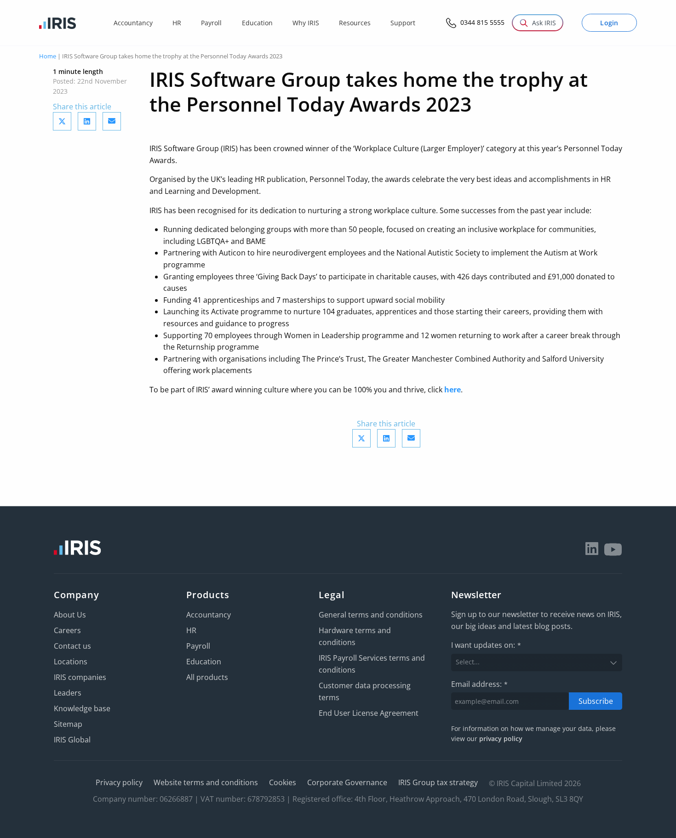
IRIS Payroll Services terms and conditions (372, 664)
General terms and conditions (371, 615)
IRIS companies (80, 677)
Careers (67, 630)
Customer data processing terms (365, 691)
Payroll (198, 646)
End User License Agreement (368, 713)
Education (203, 662)
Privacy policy (119, 782)
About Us (70, 615)
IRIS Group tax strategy (438, 782)
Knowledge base (82, 708)
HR (191, 630)
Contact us (72, 646)
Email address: (479, 684)
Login (609, 22)
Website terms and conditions (206, 782)
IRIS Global (72, 740)
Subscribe (596, 701)
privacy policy (500, 738)
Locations (70, 662)
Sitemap (68, 724)
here (452, 390)
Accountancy (208, 615)
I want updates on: (486, 645)
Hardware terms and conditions (355, 636)
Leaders (67, 693)
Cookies (282, 782)
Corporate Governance (347, 782)
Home (47, 56)
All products (207, 677)
